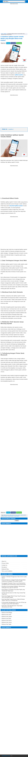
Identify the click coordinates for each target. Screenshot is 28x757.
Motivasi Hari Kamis (7, 620)
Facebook (13, 43)
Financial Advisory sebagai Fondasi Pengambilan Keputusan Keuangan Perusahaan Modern (14, 580)
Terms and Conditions (7, 571)
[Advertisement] (14, 18)
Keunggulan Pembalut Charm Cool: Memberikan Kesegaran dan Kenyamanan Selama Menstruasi (14, 583)
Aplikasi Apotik (23, 515)
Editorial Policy (5, 569)
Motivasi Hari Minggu (7, 612)
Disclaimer (4, 567)
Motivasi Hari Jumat (6, 622)
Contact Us (4, 565)
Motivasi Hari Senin (6, 614)
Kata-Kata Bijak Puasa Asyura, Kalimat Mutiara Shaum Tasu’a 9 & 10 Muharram (13, 600)
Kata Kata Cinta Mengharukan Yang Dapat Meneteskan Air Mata (12, 606)
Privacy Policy (5, 563)
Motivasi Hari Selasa (7, 616)
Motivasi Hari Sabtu (6, 624)
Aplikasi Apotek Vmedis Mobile (14, 515)
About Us (4, 561)
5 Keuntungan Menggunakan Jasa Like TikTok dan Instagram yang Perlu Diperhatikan (14, 603)
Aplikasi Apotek (6, 515)
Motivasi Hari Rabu (6, 618)
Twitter (8, 43)
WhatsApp (19, 43)
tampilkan (11, 129)
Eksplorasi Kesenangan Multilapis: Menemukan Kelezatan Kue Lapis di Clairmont (13, 587)
